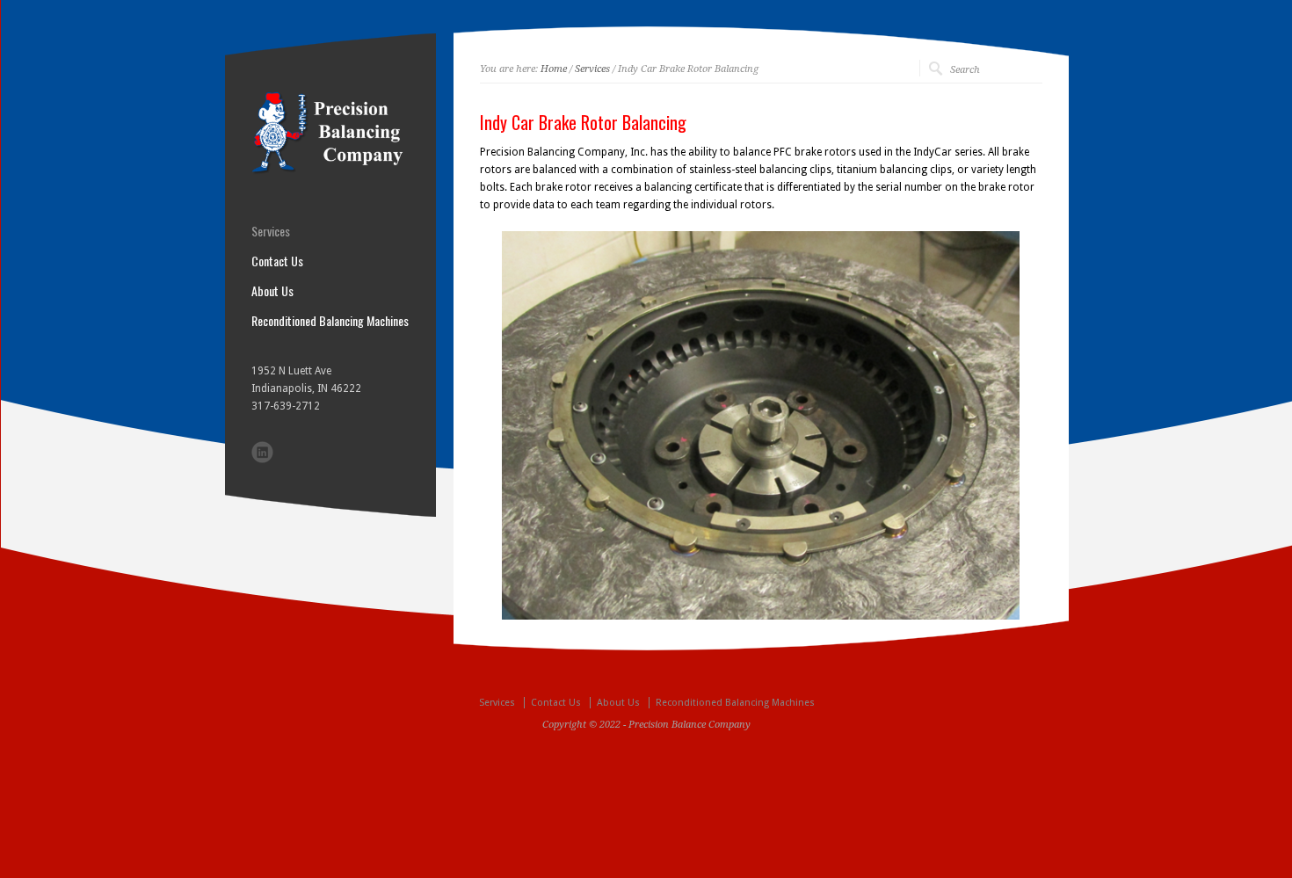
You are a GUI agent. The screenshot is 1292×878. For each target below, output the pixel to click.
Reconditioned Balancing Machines (330, 321)
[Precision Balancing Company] (330, 171)
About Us (272, 291)
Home (554, 69)
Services (592, 69)
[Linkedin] (262, 452)
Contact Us (277, 261)
